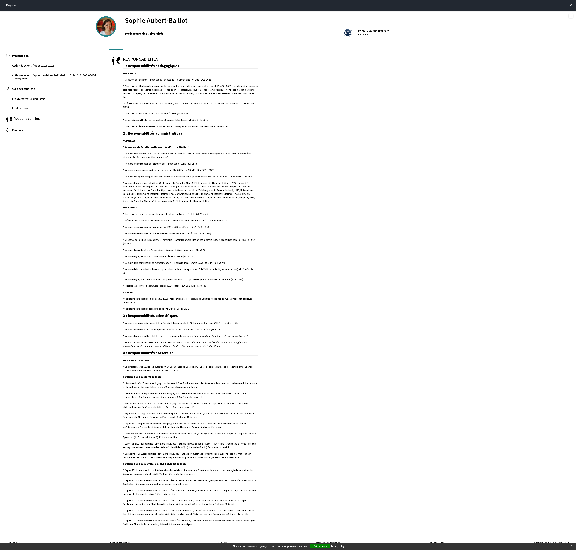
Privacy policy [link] (338, 546)
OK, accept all (321, 546)
